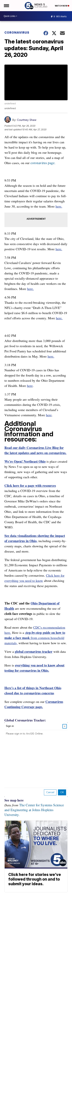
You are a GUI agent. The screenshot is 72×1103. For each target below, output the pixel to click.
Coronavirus (16, 32)
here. (59, 206)
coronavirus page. (42, 162)
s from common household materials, (34, 637)
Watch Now (61, 6)
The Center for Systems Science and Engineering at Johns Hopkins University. (34, 810)
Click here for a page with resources (30, 485)
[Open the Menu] (6, 5)
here (30, 385)
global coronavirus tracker (33, 651)
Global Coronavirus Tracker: (25, 720)
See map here (14, 800)
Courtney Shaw (26, 120)
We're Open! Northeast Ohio (25, 461)
